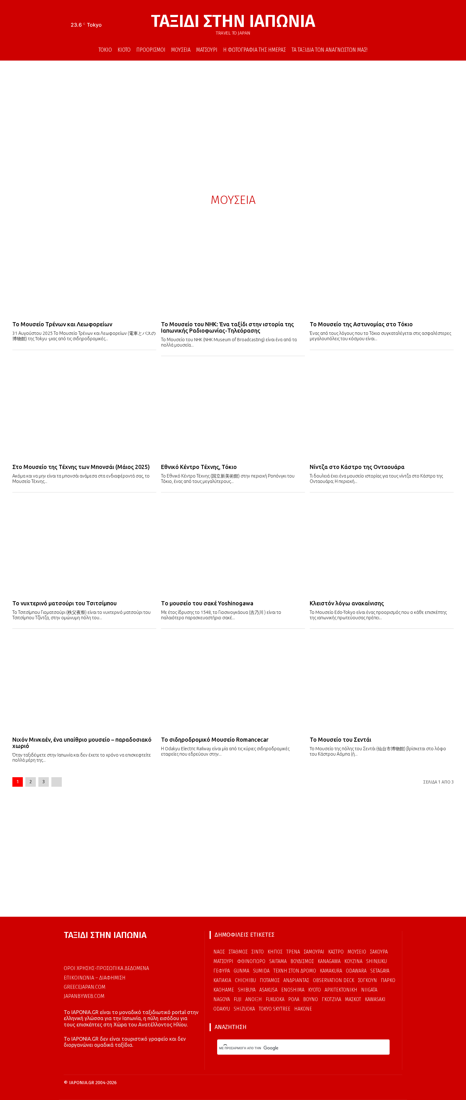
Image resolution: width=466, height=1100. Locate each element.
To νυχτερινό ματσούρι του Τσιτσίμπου (64, 603)
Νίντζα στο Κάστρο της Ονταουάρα (357, 467)
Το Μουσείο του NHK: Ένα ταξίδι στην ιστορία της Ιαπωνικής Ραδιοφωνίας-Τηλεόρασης (227, 327)
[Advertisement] (233, 120)
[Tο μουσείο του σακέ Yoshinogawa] (233, 546)
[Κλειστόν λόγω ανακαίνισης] (382, 546)
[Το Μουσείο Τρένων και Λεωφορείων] (84, 267)
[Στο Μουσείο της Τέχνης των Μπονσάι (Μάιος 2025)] (84, 410)
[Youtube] (398, 26)
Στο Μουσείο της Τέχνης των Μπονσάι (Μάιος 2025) (81, 467)
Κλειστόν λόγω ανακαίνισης (347, 603)
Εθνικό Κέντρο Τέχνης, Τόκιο (199, 467)
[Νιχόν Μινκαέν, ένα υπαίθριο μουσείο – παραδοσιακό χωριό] (84, 682)
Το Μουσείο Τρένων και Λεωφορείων (62, 324)
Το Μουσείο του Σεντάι (340, 739)
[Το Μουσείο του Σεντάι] (382, 682)
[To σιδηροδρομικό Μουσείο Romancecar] (233, 682)
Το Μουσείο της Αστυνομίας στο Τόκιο (361, 324)
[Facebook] (379, 26)
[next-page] (56, 782)
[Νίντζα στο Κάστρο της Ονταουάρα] (382, 410)
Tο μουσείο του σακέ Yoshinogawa (207, 603)
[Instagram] (389, 26)
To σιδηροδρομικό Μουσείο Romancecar (215, 739)
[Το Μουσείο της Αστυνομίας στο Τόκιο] (382, 267)
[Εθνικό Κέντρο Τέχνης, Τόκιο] (233, 410)
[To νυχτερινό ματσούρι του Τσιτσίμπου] (84, 546)
